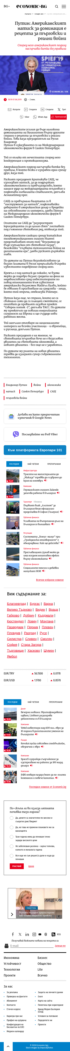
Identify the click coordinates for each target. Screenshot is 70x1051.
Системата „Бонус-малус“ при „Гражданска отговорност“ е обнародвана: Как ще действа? (41, 540)
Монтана (46, 621)
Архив (31, 866)
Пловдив (13, 633)
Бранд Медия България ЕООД (49, 1010)
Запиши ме (60, 946)
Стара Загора (31, 644)
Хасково (34, 650)
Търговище (15, 650)
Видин (40, 609)
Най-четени (33, 464)
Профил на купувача (16, 1020)
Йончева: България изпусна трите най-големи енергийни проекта (36, 914)
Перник (32, 627)
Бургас (35, 603)
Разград (30, 633)
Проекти (9, 975)
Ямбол (12, 656)
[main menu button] (63, 6)
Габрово (13, 615)
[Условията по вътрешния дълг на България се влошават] (12, 522)
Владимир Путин (16, 384)
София (12, 644)
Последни (14, 464)
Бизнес (43, 957)
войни (37, 384)
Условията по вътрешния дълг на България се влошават (43, 523)
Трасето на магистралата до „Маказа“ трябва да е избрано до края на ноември (42, 477)
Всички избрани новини (50, 580)
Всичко (43, 975)
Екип (40, 996)
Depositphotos (46, 1047)
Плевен (47, 627)
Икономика (11, 957)
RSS (59, 934)
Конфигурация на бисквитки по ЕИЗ (15, 1026)
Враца (53, 609)
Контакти (11, 1005)
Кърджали (45, 615)
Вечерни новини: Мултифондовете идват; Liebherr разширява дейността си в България (41, 715)
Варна (48, 603)
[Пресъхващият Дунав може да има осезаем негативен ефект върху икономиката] (12, 554)
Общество (39, 14)
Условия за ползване (48, 1016)
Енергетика (31, 908)
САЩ (53, 391)
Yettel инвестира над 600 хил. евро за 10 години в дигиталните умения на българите (42, 731)
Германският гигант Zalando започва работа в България (40, 491)
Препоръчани (54, 464)
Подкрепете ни (45, 1020)
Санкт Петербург (33, 391)
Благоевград (16, 603)
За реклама (12, 992)
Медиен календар (15, 1031)
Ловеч (32, 621)
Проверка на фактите (17, 996)
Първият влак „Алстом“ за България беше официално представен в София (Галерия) (41, 508)
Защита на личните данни (50, 992)
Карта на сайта (45, 1000)
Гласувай (16, 866)
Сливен (31, 639)
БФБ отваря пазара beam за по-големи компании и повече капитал (43, 776)
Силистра (14, 639)
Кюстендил (15, 621)
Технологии (12, 969)
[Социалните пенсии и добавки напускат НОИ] (12, 569)
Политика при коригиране (50, 1005)
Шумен (49, 650)
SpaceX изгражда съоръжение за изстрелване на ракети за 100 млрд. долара (42, 762)
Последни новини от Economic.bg (47, 787)
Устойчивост (12, 963)
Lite (40, 969)
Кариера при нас (15, 1016)
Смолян (46, 639)
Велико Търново (19, 609)
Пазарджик (15, 627)
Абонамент (12, 1000)
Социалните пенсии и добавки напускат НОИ (41, 569)
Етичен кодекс (14, 1009)
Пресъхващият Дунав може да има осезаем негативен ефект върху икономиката (41, 555)
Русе (43, 633)
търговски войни (16, 397)
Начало (28, 14)
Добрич (28, 615)
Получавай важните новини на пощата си (35, 940)
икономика (54, 384)
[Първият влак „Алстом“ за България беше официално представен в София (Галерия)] (12, 507)
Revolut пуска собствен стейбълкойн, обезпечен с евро (43, 745)
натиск (10, 391)
